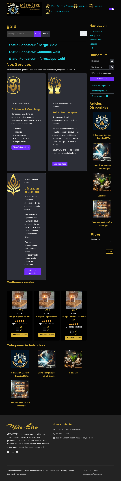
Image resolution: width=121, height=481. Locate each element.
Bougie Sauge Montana (46, 317)
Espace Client (95, 40)
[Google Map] (12, 452)
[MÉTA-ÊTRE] (24, 9)
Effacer (45, 34)
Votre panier (95, 36)
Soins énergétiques (46, 373)
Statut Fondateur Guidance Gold (34, 52)
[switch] (111, 9)
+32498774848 (62, 434)
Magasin (93, 44)
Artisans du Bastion (20, 373)
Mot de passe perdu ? (101, 86)
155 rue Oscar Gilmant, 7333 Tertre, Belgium (74, 438)
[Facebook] (8, 452)
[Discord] (17, 452)
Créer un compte (99, 96)
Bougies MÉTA (22, 376)
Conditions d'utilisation (92, 474)
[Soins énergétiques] (47, 359)
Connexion (102, 79)
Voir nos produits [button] (32, 271)
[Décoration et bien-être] (20, 389)
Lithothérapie (49, 376)
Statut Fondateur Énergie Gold (33, 45)
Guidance (73, 373)
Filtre (37, 34)
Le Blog (93, 48)
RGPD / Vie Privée (90, 471)
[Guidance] (73, 359)
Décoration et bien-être (20, 403)
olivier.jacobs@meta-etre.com (68, 429)
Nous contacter (96, 31)
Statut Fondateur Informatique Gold (37, 58)
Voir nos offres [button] (60, 164)
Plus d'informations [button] (21, 147)
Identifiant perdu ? (99, 91)
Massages (21, 406)
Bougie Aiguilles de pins (19, 317)
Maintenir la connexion (101, 73)
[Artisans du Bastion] (20, 359)
